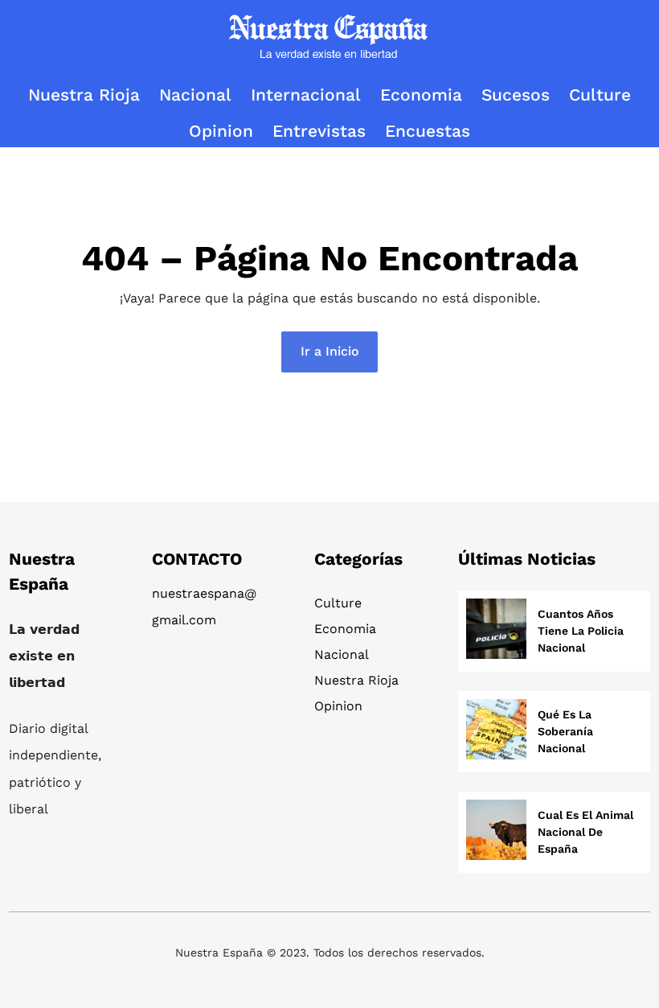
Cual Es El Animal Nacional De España (585, 831)
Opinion (338, 706)
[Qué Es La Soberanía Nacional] (496, 731)
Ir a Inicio (330, 351)
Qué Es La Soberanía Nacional (565, 731)
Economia (345, 628)
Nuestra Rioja (356, 680)
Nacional (341, 654)
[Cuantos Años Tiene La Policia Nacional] (496, 631)
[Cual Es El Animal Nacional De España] (496, 832)
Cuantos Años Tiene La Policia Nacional (581, 630)
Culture (338, 603)
